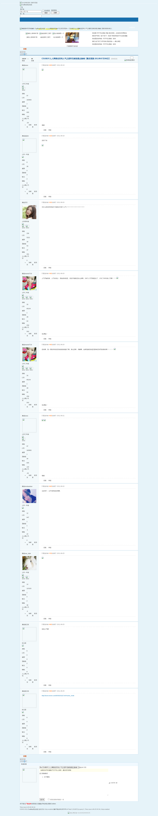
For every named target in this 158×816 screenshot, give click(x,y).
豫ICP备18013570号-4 (61, 809)
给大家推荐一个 (58, 37)
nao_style (28, 553)
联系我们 (34, 804)
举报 (49, 130)
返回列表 (22, 52)
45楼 (50, 415)
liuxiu (26, 65)
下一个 (115, 783)
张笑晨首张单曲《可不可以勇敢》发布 (104, 38)
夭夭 (26, 202)
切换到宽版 (34, 2)
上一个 (111, 783)
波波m (27, 136)
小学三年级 (25, 84)
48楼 (50, 624)
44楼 (50, 344)
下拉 (21, 7)
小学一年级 (25, 154)
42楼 (50, 202)
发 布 (42, 799)
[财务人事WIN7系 (32, 37)
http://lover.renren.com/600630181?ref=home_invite (58, 695)
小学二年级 (25, 292)
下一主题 (128, 58)
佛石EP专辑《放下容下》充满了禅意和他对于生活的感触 (109, 36)
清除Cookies (52, 804)
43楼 (50, 273)
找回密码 (54, 10)
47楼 (50, 553)
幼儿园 (24, 643)
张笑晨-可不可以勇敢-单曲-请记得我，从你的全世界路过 (109, 33)
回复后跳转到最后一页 (57, 799)
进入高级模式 (43, 773)
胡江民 (27, 624)
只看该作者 (45, 65)
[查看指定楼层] (129, 60)
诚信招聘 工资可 (45, 37)
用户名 (22, 9)
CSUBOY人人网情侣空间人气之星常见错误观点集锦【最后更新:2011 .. (91, 28)
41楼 (50, 136)
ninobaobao (28, 486)
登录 (46, 13)
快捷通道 (132, 27)
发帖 (21, 49)
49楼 (50, 691)
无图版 (39, 804)
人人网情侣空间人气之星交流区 (57, 28)
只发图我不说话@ (72, 46)
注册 (55, 13)
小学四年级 (25, 221)
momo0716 (28, 273)
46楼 (50, 486)
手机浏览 (45, 804)
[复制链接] (114, 59)
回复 (25, 49)
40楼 (50, 65)
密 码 (22, 14)
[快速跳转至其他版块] (27, 29)
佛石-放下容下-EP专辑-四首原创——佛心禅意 (106, 41)
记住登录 (47, 10)
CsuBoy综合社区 (40, 28)
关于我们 (22, 804)
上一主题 (125, 58)
